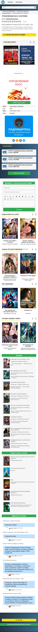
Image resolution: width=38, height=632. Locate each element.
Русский (12, 113)
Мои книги (19, 2)
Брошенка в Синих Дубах (28, 275)
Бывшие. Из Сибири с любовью (10, 241)
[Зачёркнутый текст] (13, 196)
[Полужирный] (5, 196)
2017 (11, 108)
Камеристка (28, 310)
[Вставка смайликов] (25, 196)
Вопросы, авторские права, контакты (19, 624)
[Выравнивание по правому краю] (22, 196)
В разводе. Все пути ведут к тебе (10, 345)
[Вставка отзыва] (5, 199)
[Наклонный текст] (7, 196)
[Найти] (35, 7)
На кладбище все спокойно (28, 345)
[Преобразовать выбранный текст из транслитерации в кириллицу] (8, 199)
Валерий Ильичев (6, 13)
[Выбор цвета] (29, 196)
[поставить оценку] (4, 22)
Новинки (10, 2)
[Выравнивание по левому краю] (16, 196)
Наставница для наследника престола (10, 311)
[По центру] (19, 196)
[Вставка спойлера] (10, 199)
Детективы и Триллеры (16, 106)
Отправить (19, 209)
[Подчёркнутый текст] (10, 196)
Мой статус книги (19, 102)
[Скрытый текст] (32, 196)
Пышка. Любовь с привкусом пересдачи (28, 241)
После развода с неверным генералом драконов (10, 276)
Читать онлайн (19, 173)
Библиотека (3, 2)
